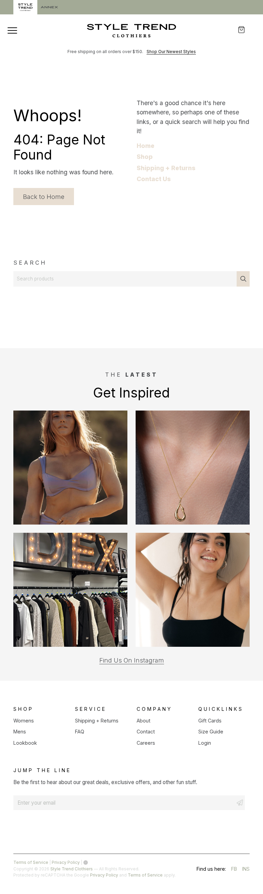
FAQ (79, 731)
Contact (146, 731)
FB (234, 870)
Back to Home (43, 196)
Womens (23, 720)
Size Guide (210, 731)
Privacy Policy (66, 862)
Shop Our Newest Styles (171, 51)
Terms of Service (30, 862)
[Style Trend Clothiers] (131, 30)
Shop (145, 156)
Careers (146, 743)
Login (204, 743)
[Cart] (246, 29)
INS (246, 870)
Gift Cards (210, 720)
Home (145, 145)
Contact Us (154, 178)
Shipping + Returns (166, 168)
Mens (19, 731)
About (143, 720)
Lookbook (25, 743)
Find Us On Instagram (131, 660)
